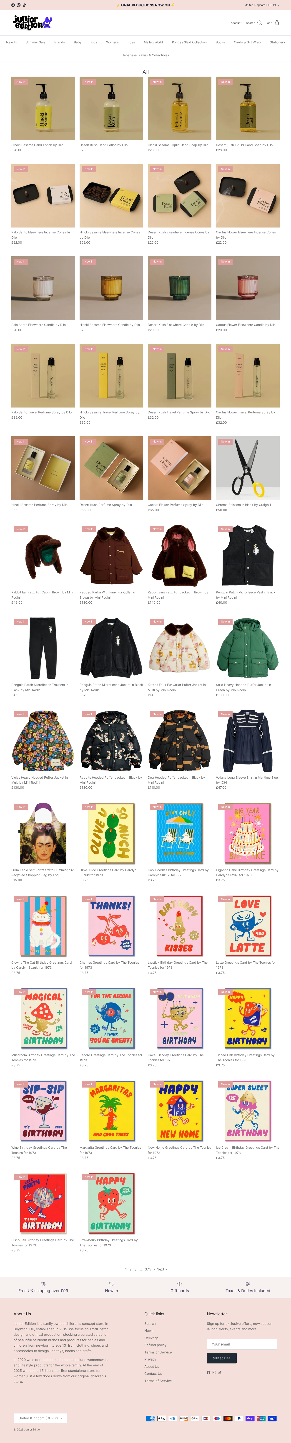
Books (220, 42)
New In (11, 42)
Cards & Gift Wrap (247, 42)
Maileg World (153, 42)
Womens (112, 42)
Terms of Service (158, 1352)
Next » (162, 1269)
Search (150, 1323)
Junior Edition (32, 1429)
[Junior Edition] (32, 23)
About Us (151, 1366)
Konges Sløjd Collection (189, 42)
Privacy (150, 1359)
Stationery (277, 42)
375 (148, 1269)
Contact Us (153, 1373)
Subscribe (222, 1358)
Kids (94, 42)
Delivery (151, 1338)
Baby (78, 42)
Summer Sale (35, 42)
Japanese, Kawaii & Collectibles (145, 55)
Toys (131, 42)
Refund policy (155, 1345)
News (148, 1330)
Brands (59, 42)
